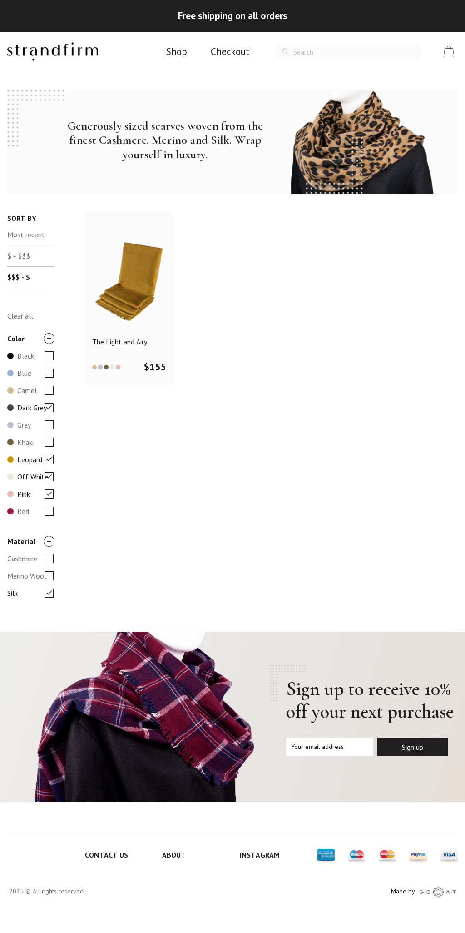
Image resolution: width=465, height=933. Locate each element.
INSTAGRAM (260, 854)
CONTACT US (106, 854)
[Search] (286, 52)
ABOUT (174, 854)
